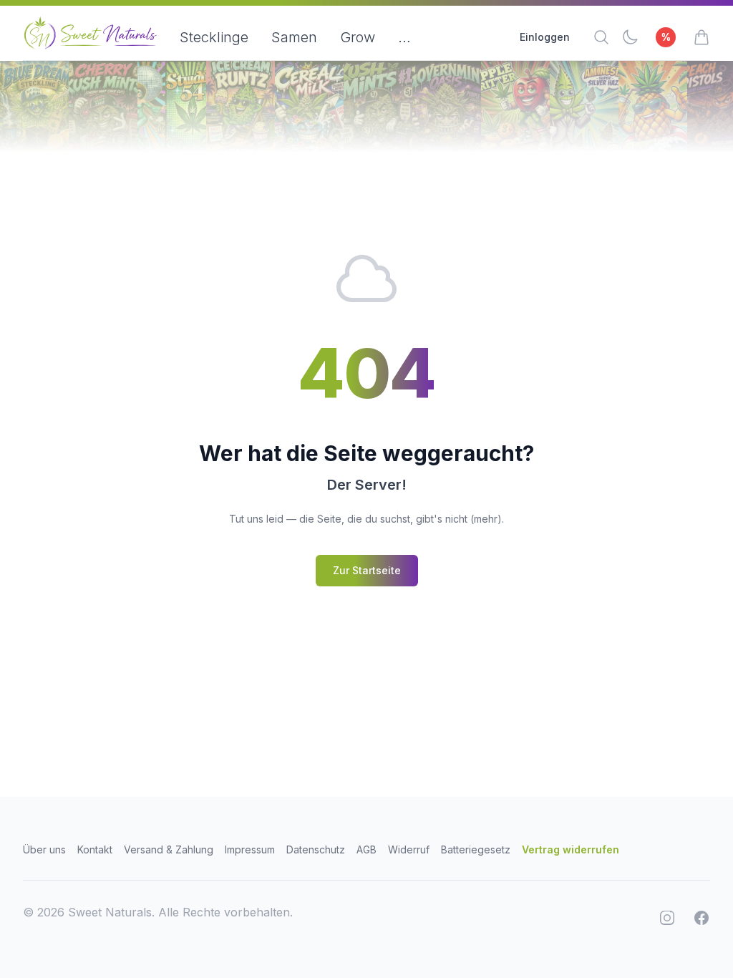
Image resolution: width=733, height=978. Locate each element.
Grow (357, 37)
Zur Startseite (367, 570)
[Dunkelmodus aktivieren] (630, 37)
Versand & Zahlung (168, 849)
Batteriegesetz (475, 849)
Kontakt (94, 849)
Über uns (44, 849)
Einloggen (545, 37)
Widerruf (408, 849)
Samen (294, 37)
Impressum (250, 849)
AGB (366, 849)
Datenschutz (315, 849)
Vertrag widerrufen (570, 849)
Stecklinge (214, 37)
